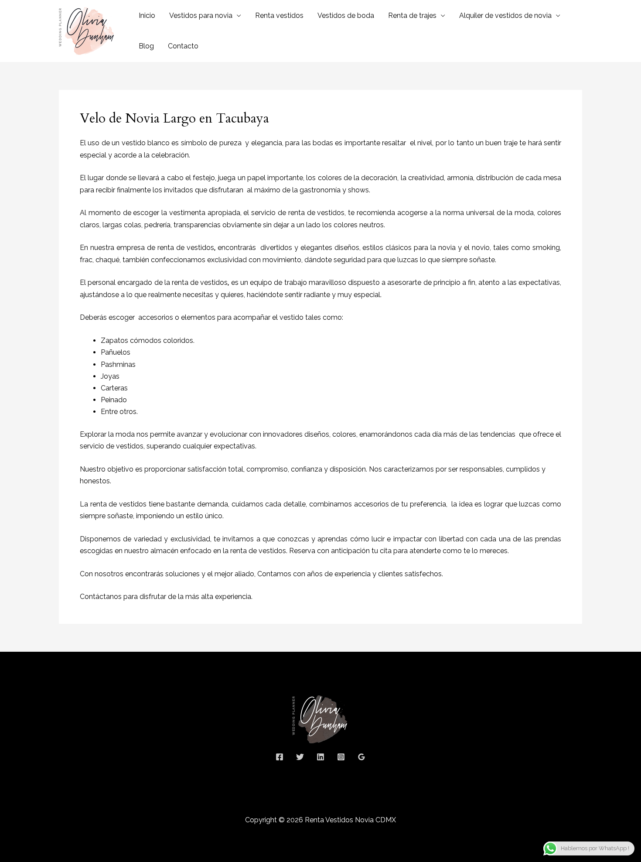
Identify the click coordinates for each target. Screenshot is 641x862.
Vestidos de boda (345, 15)
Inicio (147, 15)
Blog (146, 46)
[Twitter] (300, 757)
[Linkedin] (320, 757)
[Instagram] (341, 757)
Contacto (183, 46)
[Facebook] (279, 757)
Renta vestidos (279, 15)
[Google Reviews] (361, 757)
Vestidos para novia (200, 15)
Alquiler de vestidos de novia (505, 15)
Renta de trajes (412, 15)
